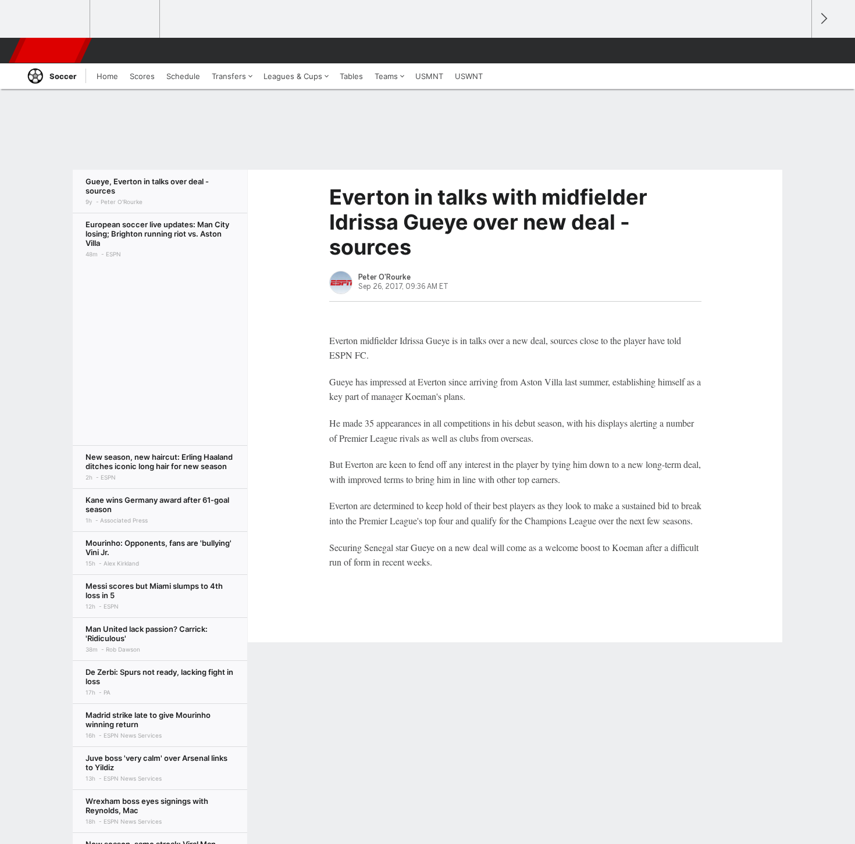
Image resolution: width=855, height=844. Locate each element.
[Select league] (56, 19)
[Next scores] (823, 19)
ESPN (51, 50)
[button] (797, 50)
